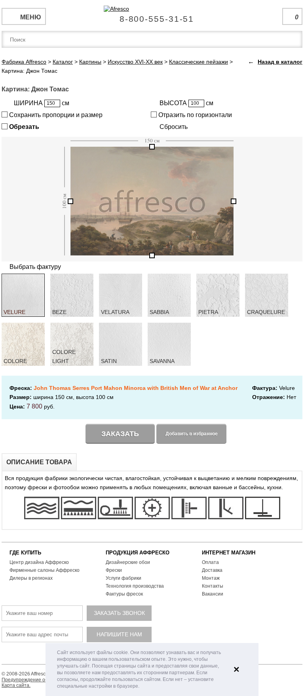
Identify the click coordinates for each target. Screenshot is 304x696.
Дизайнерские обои (128, 562)
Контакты (212, 586)
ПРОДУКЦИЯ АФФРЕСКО (137, 553)
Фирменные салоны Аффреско (45, 570)
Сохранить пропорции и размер (55, 115)
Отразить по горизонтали (194, 115)
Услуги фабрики (123, 578)
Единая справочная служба (152, 15)
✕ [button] (236, 669)
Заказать (120, 434)
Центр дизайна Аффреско (39, 562)
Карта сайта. (16, 685)
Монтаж (211, 578)
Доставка (212, 570)
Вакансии (212, 594)
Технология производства (135, 586)
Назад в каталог (280, 62)
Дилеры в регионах (31, 578)
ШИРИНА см (41, 103)
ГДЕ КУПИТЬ (25, 553)
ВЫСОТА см (186, 103)
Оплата (210, 562)
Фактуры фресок (124, 594)
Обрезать (23, 126)
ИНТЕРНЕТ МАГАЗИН (228, 553)
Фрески (114, 570)
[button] (141, 687)
